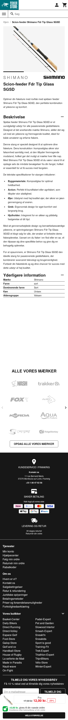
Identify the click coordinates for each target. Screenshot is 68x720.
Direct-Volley (10, 631)
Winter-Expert (43, 666)
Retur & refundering (14, 591)
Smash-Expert (43, 631)
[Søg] (12, 14)
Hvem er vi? (10, 579)
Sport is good (43, 643)
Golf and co (9, 647)
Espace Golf (10, 635)
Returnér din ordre (34, 533)
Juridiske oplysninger (15, 595)
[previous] (2, 407)
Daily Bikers (10, 623)
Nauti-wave (9, 666)
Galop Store (10, 643)
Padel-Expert (43, 619)
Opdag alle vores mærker (34, 444)
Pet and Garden (44, 623)
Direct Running (11, 627)
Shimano (16, 77)
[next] (65, 407)
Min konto (8, 551)
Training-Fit (42, 647)
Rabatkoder (9, 567)
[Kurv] (64, 5)
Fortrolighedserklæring (16, 606)
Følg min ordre (11, 559)
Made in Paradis (12, 662)
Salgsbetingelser (12, 587)
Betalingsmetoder (13, 598)
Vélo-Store (41, 662)
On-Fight (8, 670)
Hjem (6, 22)
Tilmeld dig (52, 692)
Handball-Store (11, 651)
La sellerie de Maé (13, 658)
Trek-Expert (42, 651)
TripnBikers (42, 658)
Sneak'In (40, 635)
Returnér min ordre (14, 563)
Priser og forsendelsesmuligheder (22, 602)
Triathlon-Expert (44, 654)
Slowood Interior (44, 627)
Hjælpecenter (10, 555)
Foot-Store (9, 639)
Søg (17, 14)
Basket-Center (11, 619)
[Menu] (4, 14)
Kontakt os (34, 472)
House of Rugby (12, 654)
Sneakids (40, 639)
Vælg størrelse (34, 715)
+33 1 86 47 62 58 (34, 482)
